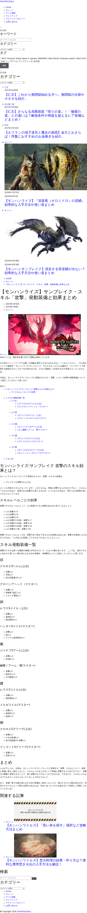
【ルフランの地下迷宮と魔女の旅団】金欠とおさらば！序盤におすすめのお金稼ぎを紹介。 (43, 134)
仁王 (6, 87)
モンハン (9, 10)
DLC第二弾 (9, 104)
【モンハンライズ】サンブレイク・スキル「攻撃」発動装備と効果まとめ (37, 284)
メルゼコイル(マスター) (30, 441)
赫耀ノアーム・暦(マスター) (32, 430)
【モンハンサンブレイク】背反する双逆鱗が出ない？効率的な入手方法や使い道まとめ (45, 271)
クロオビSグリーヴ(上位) (30, 450)
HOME (9, 278)
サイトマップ (11, 16)
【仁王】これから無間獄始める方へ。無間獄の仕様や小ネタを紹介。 (44, 96)
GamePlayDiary (7, 1)
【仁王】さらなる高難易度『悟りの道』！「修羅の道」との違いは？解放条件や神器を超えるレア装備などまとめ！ (45, 115)
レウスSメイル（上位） (30, 415)
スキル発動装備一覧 (15, 398)
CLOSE (3, 30)
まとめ (9, 459)
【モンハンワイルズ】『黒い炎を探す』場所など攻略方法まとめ (46, 827)
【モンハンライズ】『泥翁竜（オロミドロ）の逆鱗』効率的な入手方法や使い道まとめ (45, 203)
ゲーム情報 (10, 13)
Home (8, 7)
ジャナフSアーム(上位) (29, 427)
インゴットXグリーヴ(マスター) (33, 453)
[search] (34, 878)
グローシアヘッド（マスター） (33, 406)
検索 (4, 65)
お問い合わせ (11, 22)
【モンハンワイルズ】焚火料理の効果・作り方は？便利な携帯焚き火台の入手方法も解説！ (46, 862)
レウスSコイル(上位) (28, 438)
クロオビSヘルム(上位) (29, 403)
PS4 (6, 125)
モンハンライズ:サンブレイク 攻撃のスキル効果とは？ (30, 389)
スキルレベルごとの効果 (23, 392)
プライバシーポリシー (15, 19)
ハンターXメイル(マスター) (31, 418)
